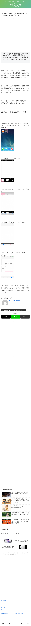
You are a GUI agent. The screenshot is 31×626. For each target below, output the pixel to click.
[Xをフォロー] (10, 303)
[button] (25, 317)
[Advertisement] (15, 34)
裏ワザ (24, 310)
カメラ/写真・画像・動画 (15, 310)
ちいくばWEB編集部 (14, 300)
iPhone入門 (5, 310)
